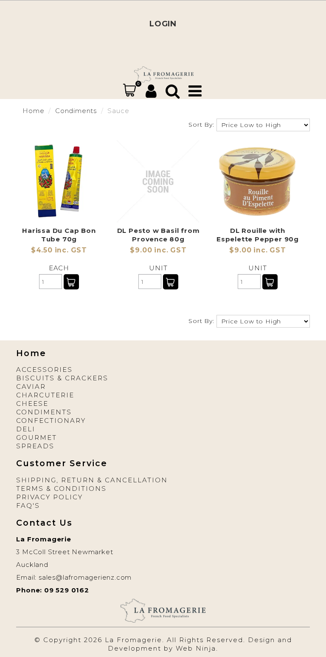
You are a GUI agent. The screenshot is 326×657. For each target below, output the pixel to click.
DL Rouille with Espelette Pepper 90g (257, 235)
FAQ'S (28, 505)
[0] (129, 90)
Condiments (76, 111)
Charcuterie (45, 395)
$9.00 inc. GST (158, 250)
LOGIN (163, 23)
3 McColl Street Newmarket (64, 552)
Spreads (35, 446)
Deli (25, 429)
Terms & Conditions (61, 488)
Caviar (31, 386)
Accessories (44, 369)
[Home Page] (164, 74)
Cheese (32, 403)
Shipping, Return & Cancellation (92, 480)
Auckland (32, 565)
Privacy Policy (49, 497)
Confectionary (51, 420)
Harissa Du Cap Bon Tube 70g (59, 235)
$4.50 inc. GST (59, 250)
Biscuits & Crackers (62, 378)
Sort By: (201, 124)
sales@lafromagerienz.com (85, 577)
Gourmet (36, 437)
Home (33, 111)
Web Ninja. (197, 648)
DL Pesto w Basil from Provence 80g (158, 235)
